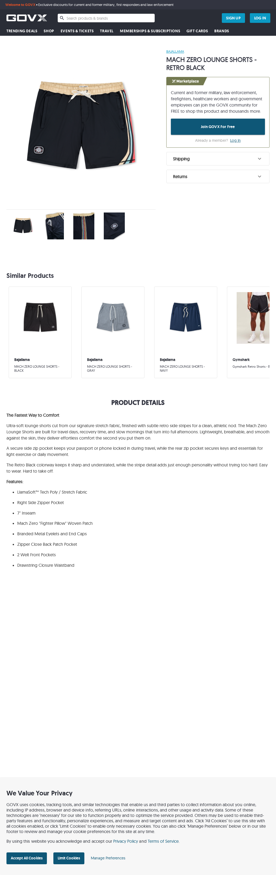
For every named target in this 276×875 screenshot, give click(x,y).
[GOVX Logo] (26, 18)
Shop (49, 31)
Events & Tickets (77, 31)
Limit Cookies (69, 858)
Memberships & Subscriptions (150, 31)
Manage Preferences (108, 858)
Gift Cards (197, 31)
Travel (106, 31)
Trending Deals (21, 31)
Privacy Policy (125, 841)
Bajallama (175, 51)
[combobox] (106, 18)
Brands (221, 31)
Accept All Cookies (27, 858)
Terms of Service (163, 841)
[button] (218, 158)
